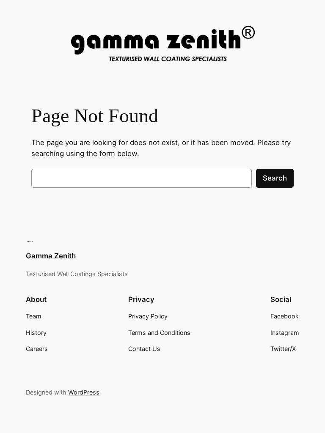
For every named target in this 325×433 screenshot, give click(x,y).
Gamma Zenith (51, 256)
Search (275, 178)
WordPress (83, 392)
